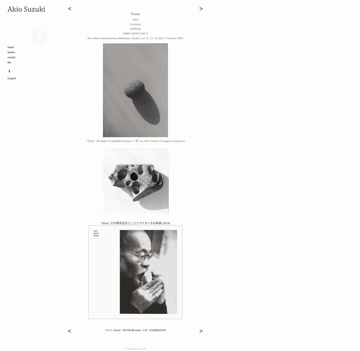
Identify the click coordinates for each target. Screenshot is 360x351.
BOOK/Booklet (132, 330)
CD (145, 330)
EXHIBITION (157, 330)
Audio (117, 330)
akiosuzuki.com (137, 348)
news (11, 47)
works (11, 52)
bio (9, 62)
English (12, 78)
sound (11, 57)
